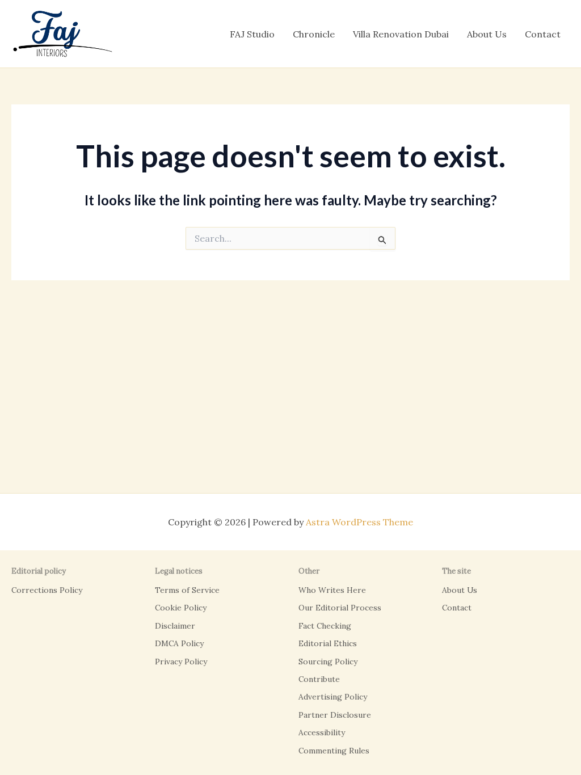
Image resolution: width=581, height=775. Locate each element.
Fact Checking (324, 626)
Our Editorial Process (339, 608)
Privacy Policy (181, 661)
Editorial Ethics (327, 643)
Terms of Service (187, 590)
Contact (543, 34)
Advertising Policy (332, 697)
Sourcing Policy (327, 661)
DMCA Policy (179, 643)
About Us (487, 34)
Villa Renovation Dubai (401, 34)
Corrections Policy (46, 590)
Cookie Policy (181, 608)
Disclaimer (175, 626)
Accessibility (321, 732)
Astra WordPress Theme (359, 522)
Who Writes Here (332, 590)
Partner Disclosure (334, 715)
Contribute (319, 679)
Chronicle (314, 34)
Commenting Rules (333, 750)
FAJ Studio (252, 34)
